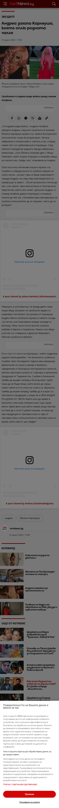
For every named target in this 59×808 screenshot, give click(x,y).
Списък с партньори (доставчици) (20, 784)
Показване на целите (29, 802)
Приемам (29, 794)
